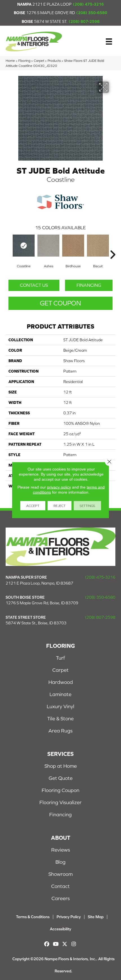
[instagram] (74, 944)
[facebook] (47, 944)
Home (10, 60)
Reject (59, 506)
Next (112, 246)
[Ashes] (48, 245)
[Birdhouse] (73, 245)
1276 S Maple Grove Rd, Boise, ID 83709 (42, 603)
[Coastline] (23, 245)
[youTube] (56, 944)
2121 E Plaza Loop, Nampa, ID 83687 (39, 583)
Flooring (24, 60)
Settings (87, 506)
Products (54, 60)
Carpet (39, 60)
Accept (32, 506)
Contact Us (34, 285)
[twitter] (65, 944)
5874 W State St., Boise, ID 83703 (36, 623)
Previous (8, 246)
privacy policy (59, 487)
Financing (89, 285)
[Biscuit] (98, 245)
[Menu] (108, 41)
